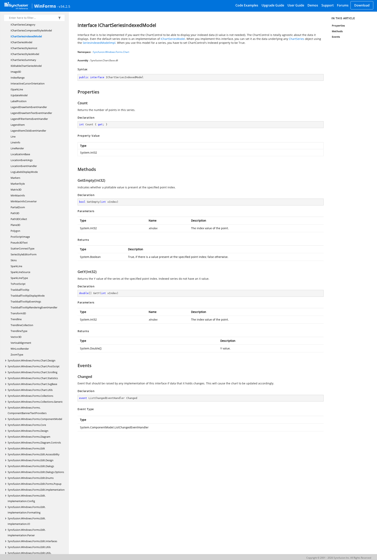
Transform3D (18, 313)
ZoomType (17, 354)
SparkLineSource (20, 272)
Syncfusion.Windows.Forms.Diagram (29, 436)
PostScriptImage (20, 236)
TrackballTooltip (20, 289)
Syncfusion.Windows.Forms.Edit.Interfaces (32, 541)
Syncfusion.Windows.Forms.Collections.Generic (35, 401)
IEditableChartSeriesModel (26, 66)
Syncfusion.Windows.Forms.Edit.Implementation (36, 489)
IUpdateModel (19, 95)
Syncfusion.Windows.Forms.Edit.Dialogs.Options (36, 472)
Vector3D (16, 337)
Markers (15, 178)
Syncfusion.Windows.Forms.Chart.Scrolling (32, 372)
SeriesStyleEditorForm (24, 254)
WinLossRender (20, 348)
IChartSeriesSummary (23, 60)
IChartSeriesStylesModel (25, 54)
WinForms (45, 6)
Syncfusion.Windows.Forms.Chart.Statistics (33, 378)
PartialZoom (18, 207)
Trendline (16, 319)
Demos (312, 5)
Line (13, 136)
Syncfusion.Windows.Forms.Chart (111, 52)
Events (336, 36)
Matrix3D (16, 189)
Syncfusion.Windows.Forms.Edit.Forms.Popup (34, 484)
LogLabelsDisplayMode (24, 172)
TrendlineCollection (22, 325)
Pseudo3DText (19, 242)
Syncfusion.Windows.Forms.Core (27, 425)
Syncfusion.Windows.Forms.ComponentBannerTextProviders (27, 410)
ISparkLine (17, 89)
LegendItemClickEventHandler (28, 130)
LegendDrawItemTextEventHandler (31, 113)
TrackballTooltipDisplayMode (28, 295)
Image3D (16, 71)
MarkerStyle (18, 183)
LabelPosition (19, 101)
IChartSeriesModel (21, 42)
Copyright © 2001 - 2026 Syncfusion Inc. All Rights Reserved (338, 557)
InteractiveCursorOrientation (28, 83)
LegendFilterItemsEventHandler (29, 119)
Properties (338, 25)
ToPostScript (18, 284)
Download (362, 5)
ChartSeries (296, 39)
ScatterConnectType (22, 248)
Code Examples (246, 5)
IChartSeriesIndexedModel (26, 36)
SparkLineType (19, 278)
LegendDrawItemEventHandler (29, 107)
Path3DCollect (19, 219)
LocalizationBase (20, 154)
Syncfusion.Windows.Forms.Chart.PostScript (33, 366)
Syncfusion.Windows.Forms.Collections (30, 396)
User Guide (295, 5)
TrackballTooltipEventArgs (26, 301)
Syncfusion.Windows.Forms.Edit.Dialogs (31, 466)
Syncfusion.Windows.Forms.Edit (26, 448)
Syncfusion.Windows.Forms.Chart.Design (31, 360)
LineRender (17, 148)
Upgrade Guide (273, 5)
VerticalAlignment (21, 343)
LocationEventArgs (22, 160)
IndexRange (18, 77)
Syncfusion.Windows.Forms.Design (28, 431)
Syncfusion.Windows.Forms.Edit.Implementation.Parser (27, 532)
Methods (337, 31)
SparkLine (16, 266)
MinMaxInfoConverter (24, 201)
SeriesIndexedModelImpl (99, 43)
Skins (14, 260)
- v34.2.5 (63, 6)
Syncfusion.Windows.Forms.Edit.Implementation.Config (27, 498)
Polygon (15, 231)
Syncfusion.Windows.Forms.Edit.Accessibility (33, 454)
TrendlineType (19, 331)
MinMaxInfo (18, 195)
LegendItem (18, 124)
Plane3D (15, 225)
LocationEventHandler (24, 166)
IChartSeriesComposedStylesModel (31, 30)
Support (327, 5)
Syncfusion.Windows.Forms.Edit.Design (30, 460)
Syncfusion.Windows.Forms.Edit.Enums (31, 478)
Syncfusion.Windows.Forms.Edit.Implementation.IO (27, 521)
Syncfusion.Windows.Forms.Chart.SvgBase (32, 384)
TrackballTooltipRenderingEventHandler (34, 307)
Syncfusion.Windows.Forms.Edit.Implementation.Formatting (27, 509)
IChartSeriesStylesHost (24, 48)
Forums (343, 5)
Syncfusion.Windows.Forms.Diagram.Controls (34, 442)
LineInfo (15, 142)
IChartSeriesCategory (23, 24)
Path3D (15, 213)
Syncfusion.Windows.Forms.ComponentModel (35, 419)
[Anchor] (75, 91)
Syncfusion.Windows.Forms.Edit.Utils (29, 547)
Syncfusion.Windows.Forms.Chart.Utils (30, 390)
